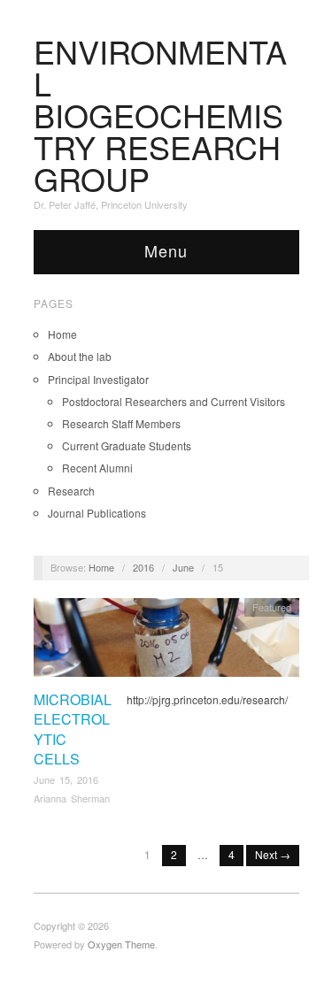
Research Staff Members (121, 423)
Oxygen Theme (121, 944)
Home (62, 334)
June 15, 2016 (66, 779)
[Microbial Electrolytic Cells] (166, 641)
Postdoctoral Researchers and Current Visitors (173, 401)
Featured (271, 607)
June (183, 567)
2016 (143, 567)
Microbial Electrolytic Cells (73, 729)
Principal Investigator (98, 379)
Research (71, 490)
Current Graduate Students (126, 445)
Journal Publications (97, 512)
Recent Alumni (97, 467)
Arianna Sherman (72, 798)
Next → (272, 854)
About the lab (80, 356)
